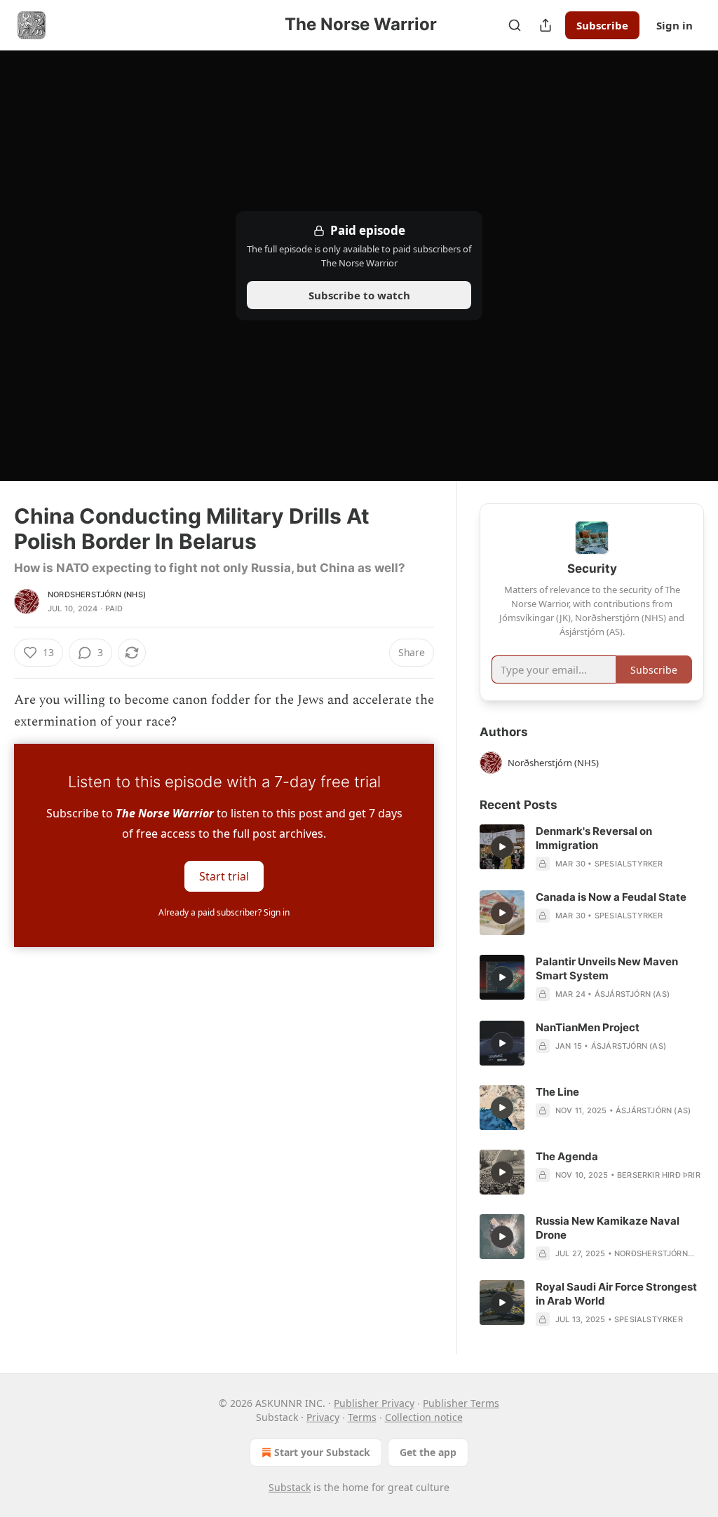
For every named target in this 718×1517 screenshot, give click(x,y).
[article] (592, 847)
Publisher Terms (461, 1403)
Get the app (428, 1452)
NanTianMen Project (587, 1027)
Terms (362, 1417)
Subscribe (602, 25)
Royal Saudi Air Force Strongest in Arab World (616, 1293)
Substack (290, 1487)
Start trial (224, 876)
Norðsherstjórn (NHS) (97, 594)
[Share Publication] (545, 25)
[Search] (515, 25)
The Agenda (567, 1156)
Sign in (674, 25)
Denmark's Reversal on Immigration (594, 838)
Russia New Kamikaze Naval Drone (607, 1228)
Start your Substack (322, 1452)
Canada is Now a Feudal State (611, 897)
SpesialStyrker (629, 864)
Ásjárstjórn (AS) (632, 994)
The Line (557, 1091)
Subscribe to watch (359, 295)
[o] (502, 847)
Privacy (322, 1417)
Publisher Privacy (374, 1403)
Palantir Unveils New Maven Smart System (607, 968)
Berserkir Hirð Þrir (658, 1175)
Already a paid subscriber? (224, 912)
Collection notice (424, 1417)
